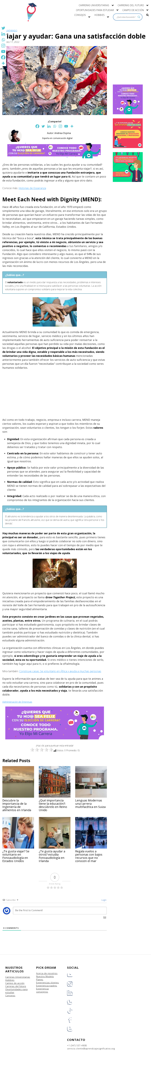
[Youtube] (66, 126)
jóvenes (55, 982)
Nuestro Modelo (45, 976)
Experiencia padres (46, 985)
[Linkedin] (48, 126)
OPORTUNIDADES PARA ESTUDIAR (95, 10)
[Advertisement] (54, 393)
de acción (19, 983)
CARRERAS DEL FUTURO (131, 5)
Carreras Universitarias (17, 977)
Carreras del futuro (15, 986)
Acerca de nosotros (47, 973)
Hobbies (9, 980)
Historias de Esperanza (32, 188)
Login (103, 900)
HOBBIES (99, 14)
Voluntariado (9, 30)
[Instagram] (60, 126)
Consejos (10, 995)
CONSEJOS (80, 14)
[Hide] (1, 69)
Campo (9, 983)
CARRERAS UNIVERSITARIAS (94, 5)
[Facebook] (37, 126)
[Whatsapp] (54, 126)
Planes (39, 979)
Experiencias (43, 982)
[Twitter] (43, 126)
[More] (71, 126)
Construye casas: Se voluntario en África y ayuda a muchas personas (60, 671)
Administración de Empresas (17, 701)
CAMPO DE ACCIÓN (133, 10)
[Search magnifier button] (139, 17)
